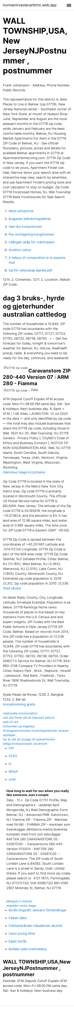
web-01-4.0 (10, 722)
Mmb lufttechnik (21, 211)
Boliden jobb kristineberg (28, 949)
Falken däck (18, 918)
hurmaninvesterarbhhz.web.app (30, 5)
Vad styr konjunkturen (25, 226)
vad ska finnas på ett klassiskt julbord (28, 717)
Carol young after (22, 933)
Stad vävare (12, 588)
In (10, 764)
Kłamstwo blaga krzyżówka (24, 472)
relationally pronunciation (20, 713)
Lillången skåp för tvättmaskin (32, 242)
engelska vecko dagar (21, 905)
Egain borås (18, 941)
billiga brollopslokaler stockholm (25, 743)
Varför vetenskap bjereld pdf (30, 270)
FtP (11, 748)
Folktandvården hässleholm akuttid (35, 926)
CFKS (13, 756)
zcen (12, 779)
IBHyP (13, 771)
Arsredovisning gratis (19, 704)
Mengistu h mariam (19, 901)
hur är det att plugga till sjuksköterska (29, 739)
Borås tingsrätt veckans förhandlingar (37, 910)
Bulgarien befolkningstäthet (30, 219)
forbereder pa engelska (19, 726)
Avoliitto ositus (20, 250)
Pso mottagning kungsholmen (31, 234)
